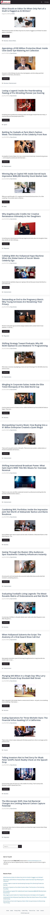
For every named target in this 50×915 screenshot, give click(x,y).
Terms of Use (32, 910)
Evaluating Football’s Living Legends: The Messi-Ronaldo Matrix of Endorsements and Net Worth (25, 594)
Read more (5, 36)
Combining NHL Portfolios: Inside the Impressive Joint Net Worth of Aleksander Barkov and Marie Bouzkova (25, 512)
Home (7, 910)
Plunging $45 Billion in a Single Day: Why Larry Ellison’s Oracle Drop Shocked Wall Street (23, 676)
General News (12, 40)
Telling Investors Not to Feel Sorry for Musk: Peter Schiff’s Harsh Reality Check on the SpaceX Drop (24, 760)
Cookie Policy (25, 910)
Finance (6, 750)
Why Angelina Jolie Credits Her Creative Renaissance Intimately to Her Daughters (21, 215)
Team (37, 910)
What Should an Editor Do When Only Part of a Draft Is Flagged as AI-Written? (24, 9)
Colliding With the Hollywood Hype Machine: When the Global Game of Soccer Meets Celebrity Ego (23, 258)
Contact (42, 910)
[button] (41, 2)
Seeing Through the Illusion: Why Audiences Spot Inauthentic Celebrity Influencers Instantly (24, 553)
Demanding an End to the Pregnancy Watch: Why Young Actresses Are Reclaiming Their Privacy (23, 301)
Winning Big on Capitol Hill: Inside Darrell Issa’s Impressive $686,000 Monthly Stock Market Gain (24, 174)
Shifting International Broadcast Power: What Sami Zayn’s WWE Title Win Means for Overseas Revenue (24, 468)
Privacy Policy (17, 910)
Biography (6, 248)
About (11, 910)
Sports (5, 124)
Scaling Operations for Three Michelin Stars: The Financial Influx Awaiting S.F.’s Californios (25, 718)
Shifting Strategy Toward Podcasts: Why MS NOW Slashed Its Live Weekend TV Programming (25, 344)
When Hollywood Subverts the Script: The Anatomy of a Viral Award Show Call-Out (21, 635)
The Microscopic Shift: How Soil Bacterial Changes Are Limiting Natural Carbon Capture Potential (23, 803)
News (5, 206)
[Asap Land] (5, 2)
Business (6, 40)
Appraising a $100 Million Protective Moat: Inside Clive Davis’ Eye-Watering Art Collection (25, 49)
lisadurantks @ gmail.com (34, 860)
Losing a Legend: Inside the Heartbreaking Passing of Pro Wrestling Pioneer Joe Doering (23, 91)
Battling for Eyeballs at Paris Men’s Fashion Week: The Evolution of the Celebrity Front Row (24, 133)
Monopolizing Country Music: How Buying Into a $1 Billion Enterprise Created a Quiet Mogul (24, 426)
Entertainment (12, 83)
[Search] (20, 846)
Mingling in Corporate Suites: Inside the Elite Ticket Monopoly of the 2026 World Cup (23, 385)
